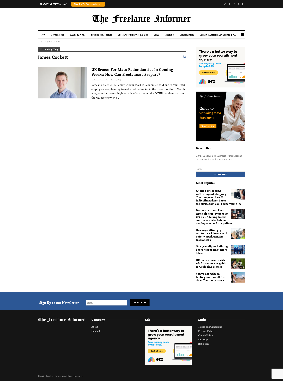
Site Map (203, 339)
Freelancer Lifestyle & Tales (133, 34)
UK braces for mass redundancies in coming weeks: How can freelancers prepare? (132, 72)
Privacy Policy (206, 331)
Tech (156, 34)
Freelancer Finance (101, 34)
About (94, 326)
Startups (169, 34)
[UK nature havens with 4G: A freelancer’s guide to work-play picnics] (238, 263)
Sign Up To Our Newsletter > (88, 4)
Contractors (57, 34)
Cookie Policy (205, 335)
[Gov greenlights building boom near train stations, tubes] (238, 250)
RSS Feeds (203, 344)
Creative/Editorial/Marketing (215, 34)
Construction (186, 34)
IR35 (43, 34)
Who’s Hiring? (77, 34)
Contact (95, 331)
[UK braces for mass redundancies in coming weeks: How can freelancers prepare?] (62, 82)
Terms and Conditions (210, 326)
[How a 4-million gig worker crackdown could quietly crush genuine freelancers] (238, 233)
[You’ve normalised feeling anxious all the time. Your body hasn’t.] (238, 277)
